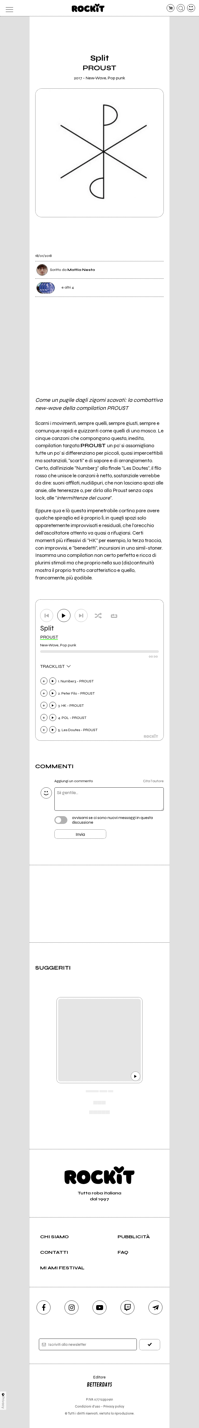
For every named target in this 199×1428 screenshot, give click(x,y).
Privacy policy (113, 1406)
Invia (80, 834)
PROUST (49, 637)
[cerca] (181, 8)
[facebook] (44, 1307)
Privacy (3, 1402)
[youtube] (99, 1307)
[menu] (8, 8)
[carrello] (171, 8)
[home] (88, 8)
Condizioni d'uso (87, 1406)
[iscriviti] (149, 1344)
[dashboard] (191, 8)
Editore (96, 1379)
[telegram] (155, 1307)
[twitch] (127, 1307)
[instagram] (72, 1307)
